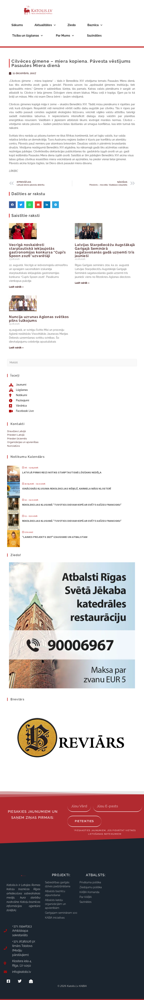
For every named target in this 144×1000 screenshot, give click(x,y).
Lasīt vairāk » (16, 287)
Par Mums (63, 35)
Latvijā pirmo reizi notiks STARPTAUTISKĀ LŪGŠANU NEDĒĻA (61, 472)
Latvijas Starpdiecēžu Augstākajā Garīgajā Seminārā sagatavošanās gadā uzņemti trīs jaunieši (105, 250)
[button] (12, 204)
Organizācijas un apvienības (22, 442)
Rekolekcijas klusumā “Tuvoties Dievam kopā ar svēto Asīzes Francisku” (71, 504)
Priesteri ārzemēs (17, 438)
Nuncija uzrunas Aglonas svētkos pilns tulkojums (39, 319)
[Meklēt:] (72, 362)
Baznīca (93, 25)
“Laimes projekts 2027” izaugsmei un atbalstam (54, 537)
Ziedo (72, 25)
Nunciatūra (13, 445)
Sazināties (94, 35)
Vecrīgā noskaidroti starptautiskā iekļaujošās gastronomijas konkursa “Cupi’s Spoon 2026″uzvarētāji (37, 250)
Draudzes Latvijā (16, 431)
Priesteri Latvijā (15, 434)
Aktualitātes (43, 25)
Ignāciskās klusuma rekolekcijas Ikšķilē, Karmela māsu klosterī (66, 488)
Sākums (17, 25)
